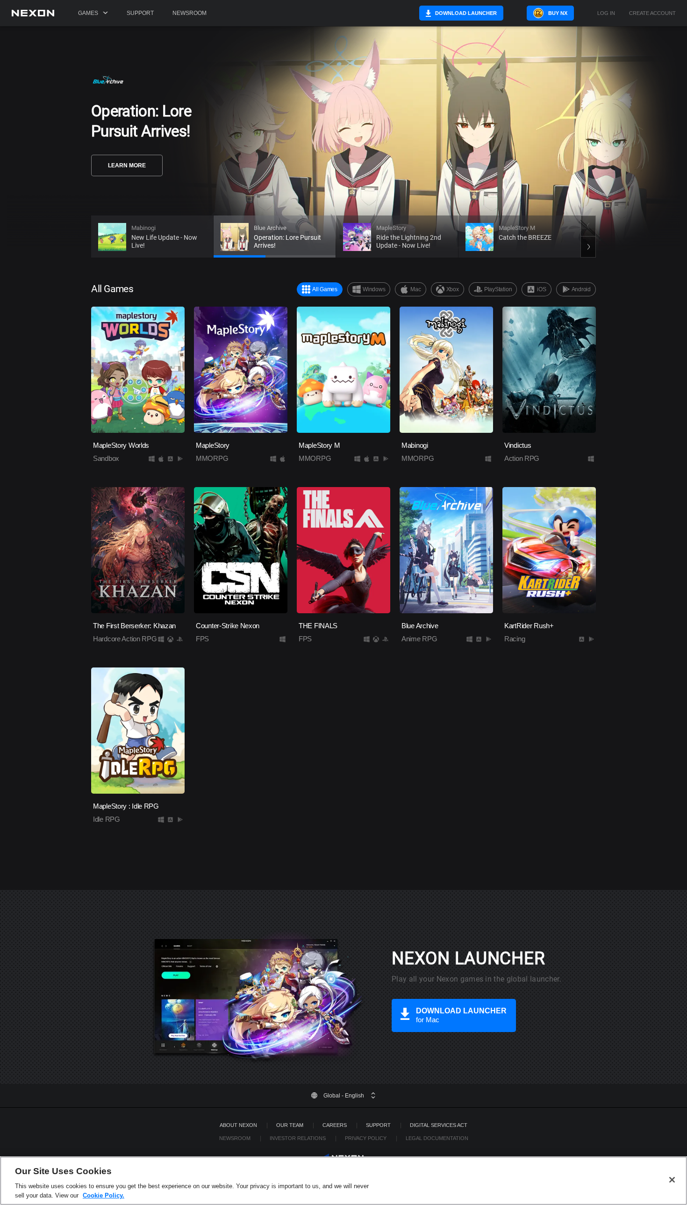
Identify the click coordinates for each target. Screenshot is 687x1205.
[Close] (672, 1179)
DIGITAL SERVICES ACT (438, 1125)
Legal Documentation (437, 1138)
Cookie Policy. (103, 1195)
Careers (334, 1125)
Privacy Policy (365, 1138)
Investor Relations (298, 1138)
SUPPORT (378, 1125)
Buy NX (557, 13)
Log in (606, 13)
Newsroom (189, 13)
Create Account (652, 13)
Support (140, 13)
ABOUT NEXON (238, 1125)
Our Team (289, 1125)
